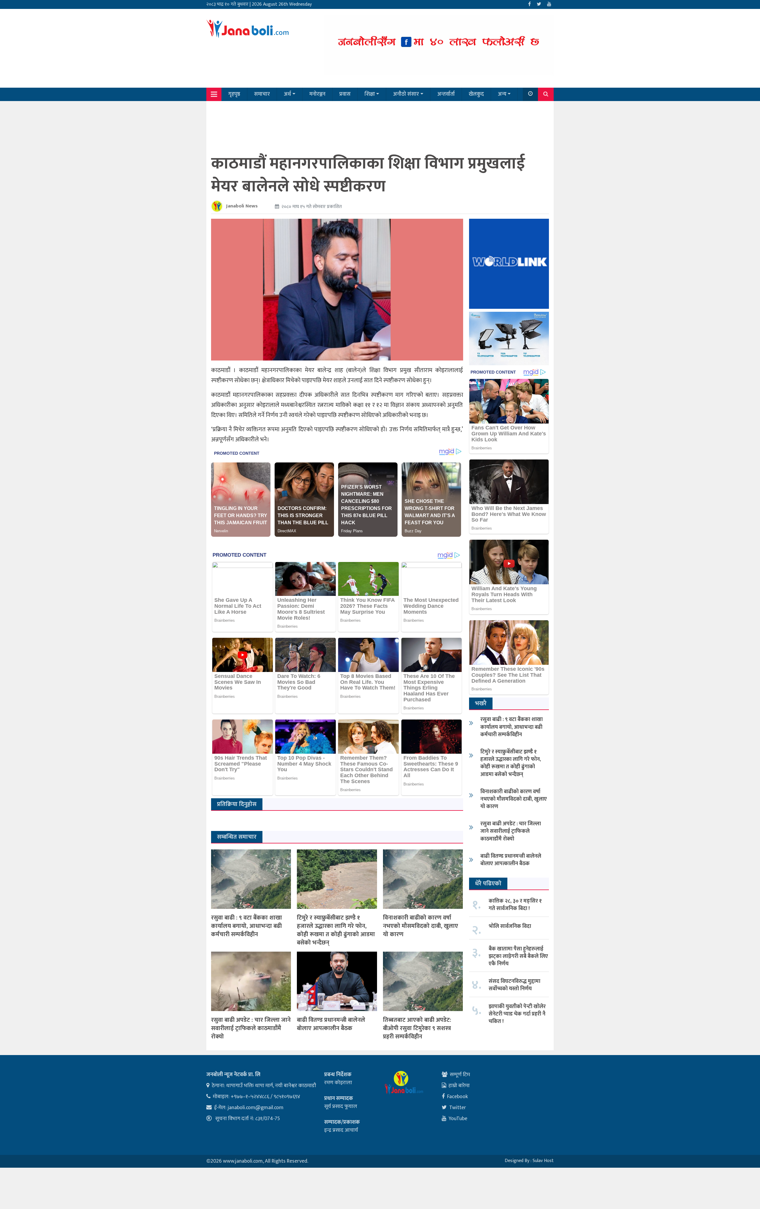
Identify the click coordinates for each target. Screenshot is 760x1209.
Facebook (457, 1096)
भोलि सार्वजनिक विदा (510, 926)
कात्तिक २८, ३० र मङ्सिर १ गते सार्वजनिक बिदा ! (515, 905)
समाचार (262, 94)
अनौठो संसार (406, 94)
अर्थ (287, 94)
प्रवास (345, 94)
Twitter (457, 1107)
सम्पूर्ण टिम (460, 1074)
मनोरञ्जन (317, 94)
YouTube (458, 1118)
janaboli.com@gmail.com (256, 1107)
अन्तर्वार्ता (446, 94)
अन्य (502, 94)
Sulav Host (543, 1161)
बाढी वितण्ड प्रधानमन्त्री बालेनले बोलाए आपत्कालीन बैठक (331, 1024)
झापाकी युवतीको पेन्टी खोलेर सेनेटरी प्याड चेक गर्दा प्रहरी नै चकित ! (517, 1014)
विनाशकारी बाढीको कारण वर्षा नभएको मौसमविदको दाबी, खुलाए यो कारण (420, 926)
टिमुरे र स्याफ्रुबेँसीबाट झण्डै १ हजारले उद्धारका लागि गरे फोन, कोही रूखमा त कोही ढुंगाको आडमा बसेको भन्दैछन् (336, 930)
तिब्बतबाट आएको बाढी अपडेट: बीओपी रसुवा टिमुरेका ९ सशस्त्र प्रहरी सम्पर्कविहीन (417, 1028)
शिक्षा (370, 94)
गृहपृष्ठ (234, 94)
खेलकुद (476, 94)
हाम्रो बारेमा (459, 1085)
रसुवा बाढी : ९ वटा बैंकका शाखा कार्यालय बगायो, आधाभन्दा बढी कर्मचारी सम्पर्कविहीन (246, 926)
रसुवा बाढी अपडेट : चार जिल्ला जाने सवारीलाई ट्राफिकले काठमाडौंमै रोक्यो (251, 1028)
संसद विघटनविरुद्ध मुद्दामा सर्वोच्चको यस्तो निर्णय (514, 985)
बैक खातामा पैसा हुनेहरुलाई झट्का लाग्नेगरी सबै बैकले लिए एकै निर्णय (518, 956)
